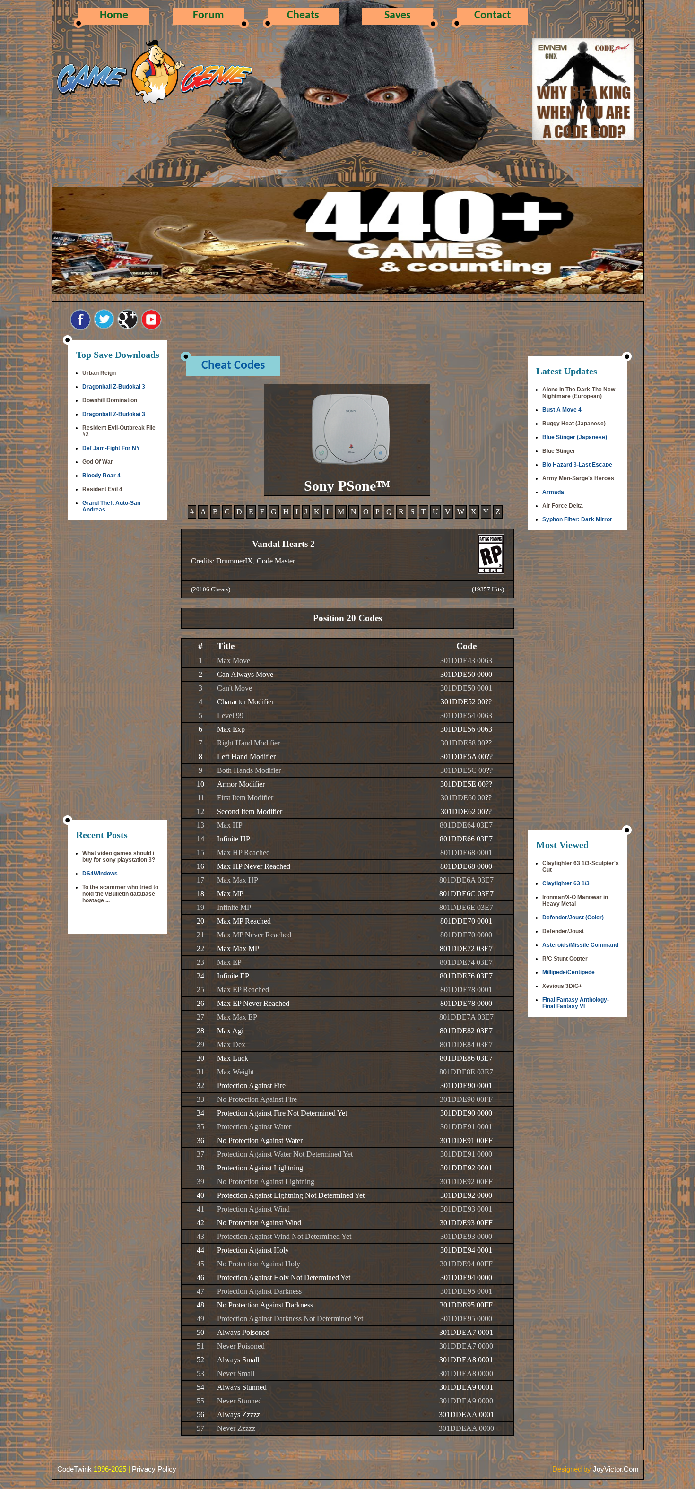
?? (488, 702)
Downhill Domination (109, 400)
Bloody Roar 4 (101, 475)
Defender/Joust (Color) (573, 917)
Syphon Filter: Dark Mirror (577, 519)
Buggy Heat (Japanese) (574, 423)
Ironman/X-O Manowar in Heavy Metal (575, 900)
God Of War (97, 462)
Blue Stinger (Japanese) (574, 437)
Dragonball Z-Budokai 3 (113, 386)
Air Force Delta (562, 505)
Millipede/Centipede (568, 972)
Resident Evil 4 (102, 489)
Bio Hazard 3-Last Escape (577, 464)
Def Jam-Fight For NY (111, 448)
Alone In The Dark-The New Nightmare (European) (578, 392)
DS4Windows (100, 873)
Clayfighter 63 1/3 (566, 883)
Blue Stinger (558, 451)
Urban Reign (99, 373)
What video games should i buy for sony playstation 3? (118, 856)
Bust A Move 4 (562, 410)
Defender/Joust (563, 931)
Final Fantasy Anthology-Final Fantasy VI (575, 1003)
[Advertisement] (117, 671)
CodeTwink (74, 1469)
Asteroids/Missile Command (580, 945)
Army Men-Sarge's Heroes (578, 478)
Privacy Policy (154, 1469)
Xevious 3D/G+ (562, 986)
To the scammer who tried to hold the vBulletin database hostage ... (120, 894)
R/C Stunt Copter (565, 958)
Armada (553, 492)
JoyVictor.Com (616, 1469)
